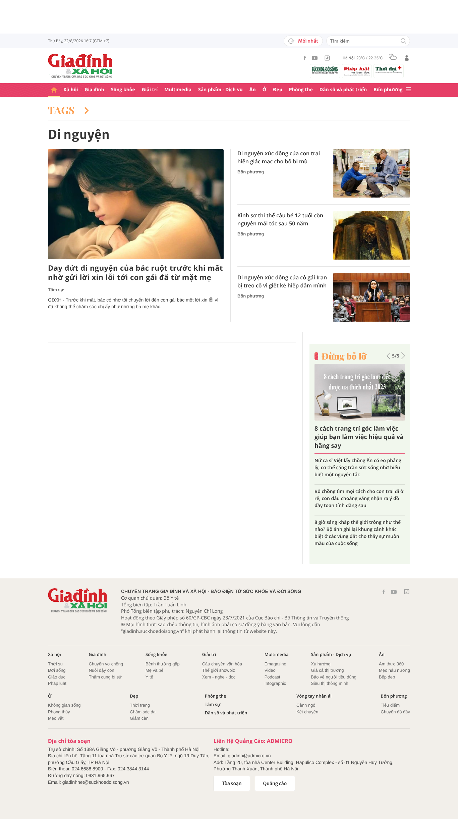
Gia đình (94, 90)
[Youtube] (315, 58)
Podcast (272, 676)
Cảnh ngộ (305, 705)
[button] (388, 355)
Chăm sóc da (143, 711)
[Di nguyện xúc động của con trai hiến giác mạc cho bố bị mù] (371, 173)
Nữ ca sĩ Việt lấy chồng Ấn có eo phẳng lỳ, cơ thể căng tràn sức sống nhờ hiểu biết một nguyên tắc (357, 467)
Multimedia (177, 90)
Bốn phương (388, 90)
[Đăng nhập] (406, 58)
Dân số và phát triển (343, 90)
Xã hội (70, 90)
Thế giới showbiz (218, 670)
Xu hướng (320, 663)
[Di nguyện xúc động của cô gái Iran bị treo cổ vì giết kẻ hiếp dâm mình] (371, 297)
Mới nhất (308, 41)
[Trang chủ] (54, 90)
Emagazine (275, 663)
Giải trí (150, 90)
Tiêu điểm (390, 705)
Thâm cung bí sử (105, 676)
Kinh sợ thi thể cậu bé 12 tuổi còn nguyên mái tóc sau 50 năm (280, 219)
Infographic (275, 683)
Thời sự (55, 663)
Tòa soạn (232, 783)
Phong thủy (59, 711)
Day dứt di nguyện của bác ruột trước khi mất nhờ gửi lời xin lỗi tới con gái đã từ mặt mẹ (135, 272)
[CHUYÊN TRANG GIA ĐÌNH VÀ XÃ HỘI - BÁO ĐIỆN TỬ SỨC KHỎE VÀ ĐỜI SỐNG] (80, 66)
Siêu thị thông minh (329, 683)
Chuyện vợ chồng (106, 663)
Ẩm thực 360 (391, 663)
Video (270, 670)
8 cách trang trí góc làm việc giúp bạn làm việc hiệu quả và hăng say (359, 437)
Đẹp (277, 90)
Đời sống (57, 670)
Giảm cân (139, 718)
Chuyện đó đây (395, 711)
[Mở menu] (408, 89)
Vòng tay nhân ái (314, 696)
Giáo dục (56, 676)
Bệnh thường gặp (163, 663)
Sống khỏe (123, 90)
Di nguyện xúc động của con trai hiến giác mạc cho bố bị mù (278, 157)
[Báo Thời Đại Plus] (389, 69)
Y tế (149, 676)
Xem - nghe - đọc (219, 676)
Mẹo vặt (55, 718)
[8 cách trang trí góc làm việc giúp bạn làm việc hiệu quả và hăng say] (359, 392)
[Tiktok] (327, 58)
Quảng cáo (275, 783)
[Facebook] (305, 58)
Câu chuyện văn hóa (222, 663)
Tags (62, 110)
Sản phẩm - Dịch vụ (220, 90)
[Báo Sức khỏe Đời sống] (325, 70)
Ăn (252, 90)
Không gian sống (64, 705)
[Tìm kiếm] (403, 41)
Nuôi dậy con (101, 670)
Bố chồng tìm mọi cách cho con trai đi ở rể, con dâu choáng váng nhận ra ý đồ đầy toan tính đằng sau (358, 498)
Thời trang (140, 705)
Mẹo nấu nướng (394, 670)
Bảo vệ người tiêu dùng (333, 676)
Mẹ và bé (154, 670)
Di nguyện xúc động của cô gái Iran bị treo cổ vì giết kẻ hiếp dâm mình (282, 281)
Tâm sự (56, 289)
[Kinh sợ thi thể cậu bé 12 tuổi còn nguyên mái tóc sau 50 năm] (371, 235)
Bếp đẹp (387, 676)
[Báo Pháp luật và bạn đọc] (357, 71)
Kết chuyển (307, 711)
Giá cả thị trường (327, 670)
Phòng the (301, 90)
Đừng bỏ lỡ (344, 356)
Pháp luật (57, 683)
